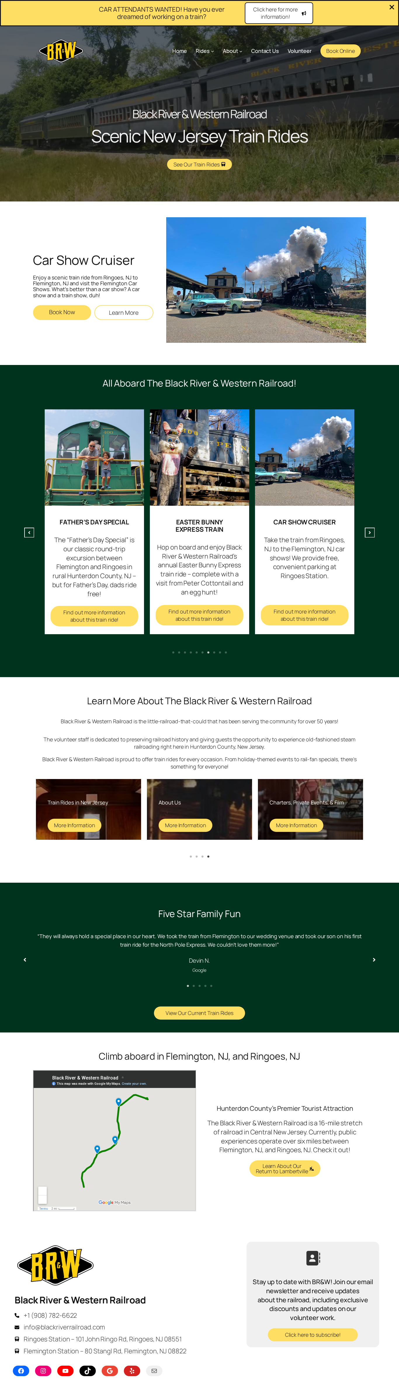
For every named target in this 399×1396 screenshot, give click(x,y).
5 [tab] (197, 653)
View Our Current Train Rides (199, 1012)
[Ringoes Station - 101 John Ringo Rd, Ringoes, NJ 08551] (98, 1339)
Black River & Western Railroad (80, 1300)
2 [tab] (179, 653)
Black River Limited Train (305, 522)
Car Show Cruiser (200, 522)
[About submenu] (240, 51)
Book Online (340, 50)
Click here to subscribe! (313, 1334)
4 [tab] (191, 653)
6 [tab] (202, 653)
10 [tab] (226, 653)
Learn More (123, 313)
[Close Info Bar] (392, 7)
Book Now (62, 312)
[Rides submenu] (212, 51)
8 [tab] (214, 653)
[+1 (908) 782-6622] (46, 1315)
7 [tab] (208, 653)
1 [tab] (173, 653)
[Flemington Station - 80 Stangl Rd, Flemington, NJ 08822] (100, 1351)
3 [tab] (185, 653)
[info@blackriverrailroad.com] (60, 1327)
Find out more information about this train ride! (95, 615)
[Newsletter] (312, 1258)
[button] (279, 13)
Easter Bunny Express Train (95, 526)
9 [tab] (220, 653)
